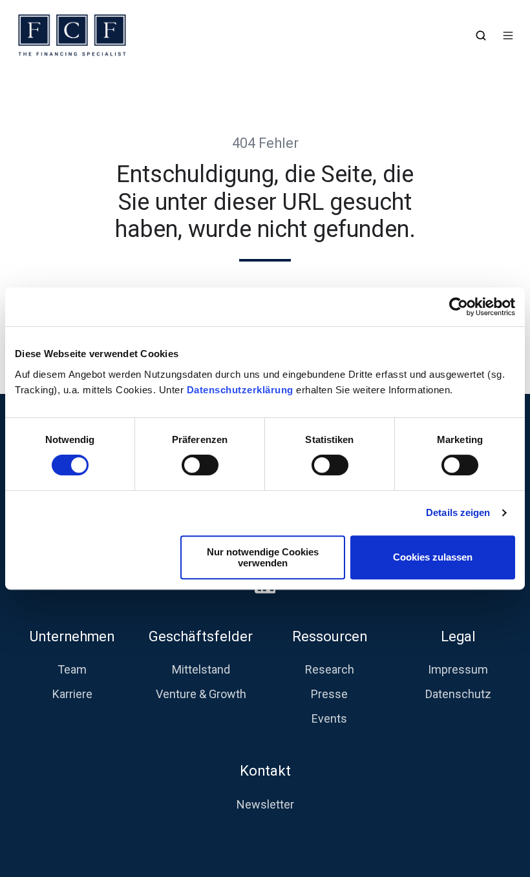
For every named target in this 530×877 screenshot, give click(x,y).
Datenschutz (458, 694)
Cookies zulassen (432, 557)
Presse (329, 694)
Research (329, 669)
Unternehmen (72, 636)
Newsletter (265, 804)
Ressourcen (329, 636)
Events (329, 718)
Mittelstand (201, 669)
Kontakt (265, 771)
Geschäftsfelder (201, 636)
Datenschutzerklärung (242, 389)
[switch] (200, 465)
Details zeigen (458, 512)
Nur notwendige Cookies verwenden (263, 557)
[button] (480, 35)
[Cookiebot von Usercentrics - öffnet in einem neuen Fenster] (458, 306)
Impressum (458, 669)
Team (72, 669)
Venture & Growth (201, 694)
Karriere (72, 694)
